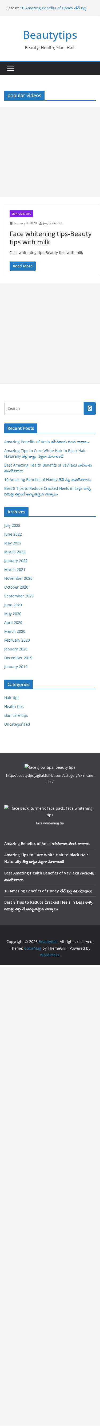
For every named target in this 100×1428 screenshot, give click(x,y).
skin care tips (21, 213)
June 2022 (13, 534)
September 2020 (19, 596)
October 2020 (16, 587)
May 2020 (12, 613)
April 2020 (13, 622)
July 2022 (12, 525)
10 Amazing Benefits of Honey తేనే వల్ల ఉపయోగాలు (47, 479)
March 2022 (14, 551)
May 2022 (12, 543)
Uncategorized (17, 724)
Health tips (14, 706)
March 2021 (14, 569)
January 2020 (15, 648)
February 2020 (17, 640)
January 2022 (15, 560)
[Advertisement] (50, 152)
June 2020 (13, 604)
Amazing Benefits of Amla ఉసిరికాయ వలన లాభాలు (46, 441)
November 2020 (18, 578)
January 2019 (15, 666)
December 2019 (18, 657)
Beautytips (50, 34)
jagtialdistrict (52, 223)
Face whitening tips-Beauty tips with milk (50, 237)
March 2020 (14, 631)
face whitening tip (50, 823)
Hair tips (11, 697)
